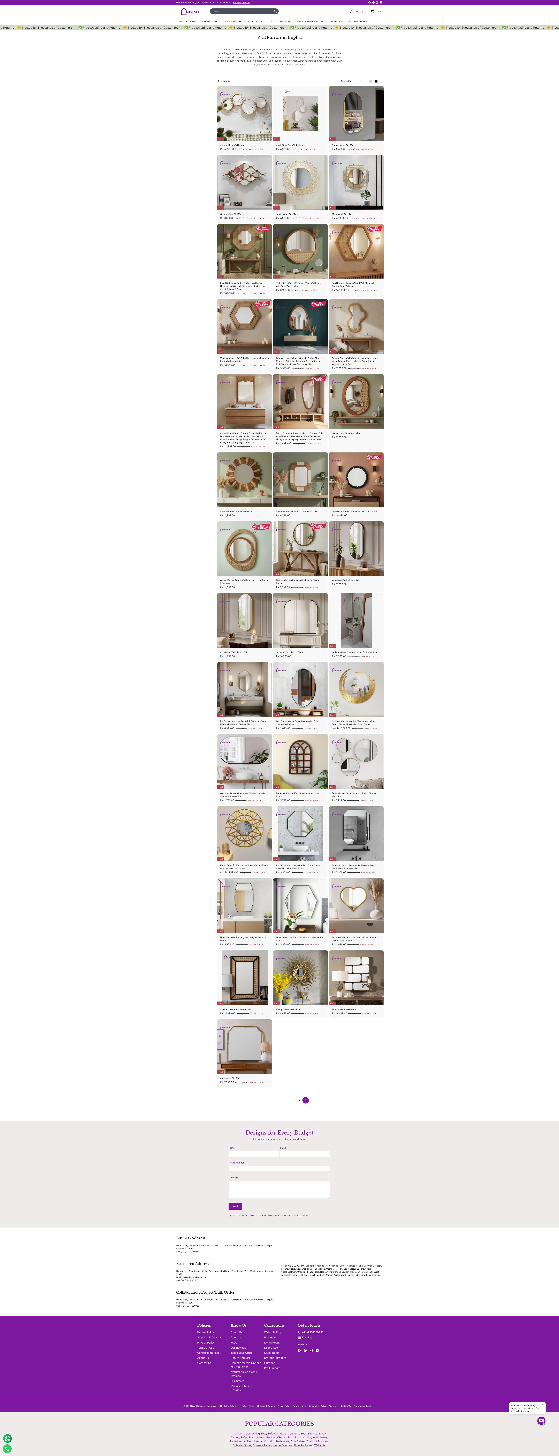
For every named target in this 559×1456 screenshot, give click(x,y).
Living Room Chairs (299, 1437)
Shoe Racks (300, 1445)
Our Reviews (238, 1347)
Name (232, 1147)
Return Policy (205, 1332)
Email (283, 1147)
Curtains (269, 1441)
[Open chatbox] (541, 1421)
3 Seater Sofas (242, 1445)
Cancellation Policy (209, 1352)
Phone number (236, 1162)
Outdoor (335, 21)
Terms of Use (205, 1347)
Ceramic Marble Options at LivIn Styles (246, 1364)
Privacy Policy (279, 1215)
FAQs (234, 1342)
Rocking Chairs (275, 1437)
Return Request (240, 1357)
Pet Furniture (358, 21)
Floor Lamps (255, 1441)
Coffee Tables (241, 1433)
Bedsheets (282, 1441)
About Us (203, 1357)
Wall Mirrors (320, 1437)
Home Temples (282, 1445)
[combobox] (244, 11)
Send (235, 1206)
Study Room (279, 21)
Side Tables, (298, 1441)
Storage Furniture (308, 21)
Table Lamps (238, 1441)
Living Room (230, 21)
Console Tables (262, 1445)
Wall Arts (319, 1445)
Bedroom (208, 21)
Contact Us (204, 1362)
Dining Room (255, 21)
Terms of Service (296, 1215)
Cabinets (293, 1433)
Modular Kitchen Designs (241, 1388)
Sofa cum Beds (277, 1433)
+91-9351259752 (241, 2)
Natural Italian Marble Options (244, 1373)
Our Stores (237, 1381)
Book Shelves (308, 1433)
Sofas (244, 1437)
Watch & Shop (188, 21)
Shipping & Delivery (209, 1337)
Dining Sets (259, 1433)
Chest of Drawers (318, 1441)
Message (233, 1177)
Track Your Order (241, 1352)
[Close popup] (543, 1404)
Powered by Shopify (363, 1406)
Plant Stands (257, 1437)
